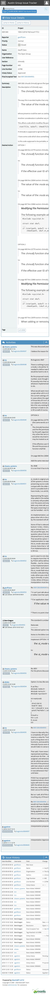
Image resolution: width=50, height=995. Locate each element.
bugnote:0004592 (18, 625)
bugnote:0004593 (19, 673)
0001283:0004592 (27, 76)
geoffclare (22, 37)
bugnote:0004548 (19, 364)
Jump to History (23, 23)
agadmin (7, 827)
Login (5, 11)
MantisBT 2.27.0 (18, 980)
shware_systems (10, 347)
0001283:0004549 (40, 587)
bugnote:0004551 (19, 484)
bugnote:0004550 (19, 470)
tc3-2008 (22, 330)
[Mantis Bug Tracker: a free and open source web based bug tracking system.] (39, 991)
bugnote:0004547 (19, 351)
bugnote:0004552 (19, 561)
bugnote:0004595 (19, 732)
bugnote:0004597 (22, 831)
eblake (6, 682)
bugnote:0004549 (19, 420)
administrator (12, 985)
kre (5, 360)
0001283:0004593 (39, 727)
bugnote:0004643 (22, 845)
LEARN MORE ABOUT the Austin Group (22, 11)
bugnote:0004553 (19, 592)
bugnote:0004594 (20, 686)
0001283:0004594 (39, 802)
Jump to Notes (8, 23)
